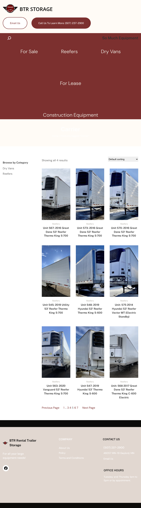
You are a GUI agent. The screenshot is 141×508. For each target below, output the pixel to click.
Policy (62, 453)
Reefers (56, 224)
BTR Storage (36, 9)
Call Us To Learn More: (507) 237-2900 (61, 23)
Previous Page (50, 408)
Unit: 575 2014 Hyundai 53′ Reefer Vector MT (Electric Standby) (124, 310)
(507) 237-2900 (114, 447)
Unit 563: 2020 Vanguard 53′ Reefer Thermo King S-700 (56, 389)
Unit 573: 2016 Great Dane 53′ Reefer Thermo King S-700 (90, 231)
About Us (64, 448)
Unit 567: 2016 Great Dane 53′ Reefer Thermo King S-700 (56, 231)
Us (111, 458)
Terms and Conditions (71, 458)
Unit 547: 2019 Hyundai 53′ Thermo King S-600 (90, 389)
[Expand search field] (10, 38)
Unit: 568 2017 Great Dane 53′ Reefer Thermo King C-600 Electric (124, 391)
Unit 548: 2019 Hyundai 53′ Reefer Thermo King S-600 (90, 308)
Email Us (15, 23)
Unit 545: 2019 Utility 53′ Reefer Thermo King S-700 (56, 308)
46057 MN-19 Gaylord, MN (119, 453)
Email (107, 458)
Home (55, 135)
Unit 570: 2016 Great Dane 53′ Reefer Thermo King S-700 (124, 231)
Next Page (88, 408)
